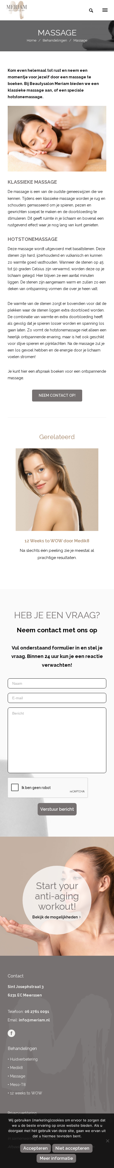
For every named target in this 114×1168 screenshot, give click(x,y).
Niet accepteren (72, 1148)
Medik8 (16, 1068)
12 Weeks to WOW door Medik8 (57, 540)
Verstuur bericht (57, 809)
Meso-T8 (18, 1085)
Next (90, 509)
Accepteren (35, 1148)
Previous (23, 509)
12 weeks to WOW (26, 1093)
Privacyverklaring (22, 1113)
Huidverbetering (24, 1059)
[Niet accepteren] (107, 1140)
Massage (17, 1076)
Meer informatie (56, 1158)
